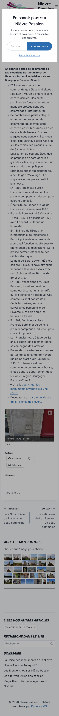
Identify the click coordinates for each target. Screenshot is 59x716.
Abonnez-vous (39, 46)
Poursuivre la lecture (29, 55)
